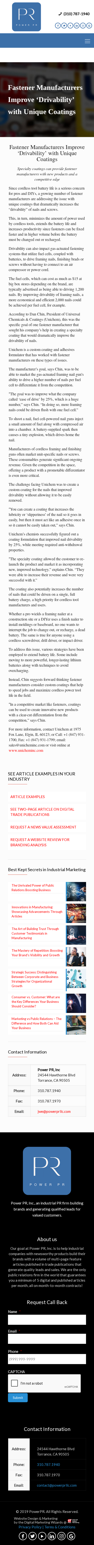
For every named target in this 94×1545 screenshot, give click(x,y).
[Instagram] (83, 25)
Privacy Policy (30, 1527)
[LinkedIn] (77, 25)
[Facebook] (58, 25)
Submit (18, 1398)
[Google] (89, 25)
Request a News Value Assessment (43, 827)
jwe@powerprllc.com (54, 1111)
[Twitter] (64, 25)
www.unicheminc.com (26, 750)
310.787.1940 (49, 1090)
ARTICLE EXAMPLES (27, 796)
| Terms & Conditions (58, 1527)
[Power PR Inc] (26, 16)
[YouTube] (70, 25)
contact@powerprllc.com (57, 1485)
